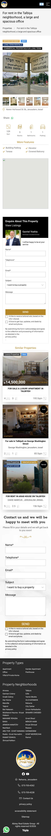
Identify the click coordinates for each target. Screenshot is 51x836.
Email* (8, 270)
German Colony (9, 693)
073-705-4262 (28, 785)
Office (5, 672)
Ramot (28, 737)
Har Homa (7, 700)
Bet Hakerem (8, 709)
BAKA (5, 721)
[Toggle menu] (48, 4)
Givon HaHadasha (33, 709)
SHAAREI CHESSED (33, 712)
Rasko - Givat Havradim (12, 734)
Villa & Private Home (11, 675)
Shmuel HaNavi (9, 740)
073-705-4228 (28, 792)
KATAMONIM (31, 731)
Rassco (29, 728)
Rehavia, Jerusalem (28, 779)
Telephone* (10, 260)
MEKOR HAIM (31, 721)
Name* (8, 249)
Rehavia (29, 703)
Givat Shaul (30, 718)
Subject (8, 280)
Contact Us (28, 798)
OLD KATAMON (32, 700)
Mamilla (6, 703)
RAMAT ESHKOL (9, 737)
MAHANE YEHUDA (10, 718)
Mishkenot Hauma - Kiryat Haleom (13, 714)
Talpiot (5, 706)
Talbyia (28, 690)
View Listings (13, 225)
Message (9, 292)
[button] (45, 75)
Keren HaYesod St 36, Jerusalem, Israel (24, 109)
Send (25, 312)
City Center (30, 706)
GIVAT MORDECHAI (33, 734)
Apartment (7, 669)
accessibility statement (25, 811)
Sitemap (25, 816)
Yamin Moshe (31, 697)
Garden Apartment (33, 669)
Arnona (6, 690)
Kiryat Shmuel (31, 724)
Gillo (27, 693)
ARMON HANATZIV (10, 724)
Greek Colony (8, 697)
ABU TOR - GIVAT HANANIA (14, 731)
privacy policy (11, 337)
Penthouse (30, 672)
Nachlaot (6, 728)
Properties (7, 28)
